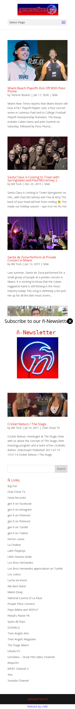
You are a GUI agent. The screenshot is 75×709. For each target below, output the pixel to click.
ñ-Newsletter (37, 332)
